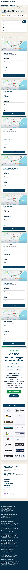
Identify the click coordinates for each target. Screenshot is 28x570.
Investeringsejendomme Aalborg (8, 564)
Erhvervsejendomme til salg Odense (9, 525)
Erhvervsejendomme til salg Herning (9, 544)
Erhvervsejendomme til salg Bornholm (9, 537)
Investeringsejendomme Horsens (8, 552)
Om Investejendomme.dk (6, 516)
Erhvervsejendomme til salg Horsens (9, 551)
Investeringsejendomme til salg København (10, 561)
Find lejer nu (14, 395)
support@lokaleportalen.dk (7, 510)
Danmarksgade (7, 479)
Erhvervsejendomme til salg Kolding (9, 535)
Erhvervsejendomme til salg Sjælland (9, 524)
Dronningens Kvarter (8, 483)
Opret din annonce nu (14, 391)
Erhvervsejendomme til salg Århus (8, 536)
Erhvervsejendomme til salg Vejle (8, 554)
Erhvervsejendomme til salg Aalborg (9, 532)
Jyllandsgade (7, 487)
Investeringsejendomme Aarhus (8, 547)
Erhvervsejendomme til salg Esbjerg (9, 527)
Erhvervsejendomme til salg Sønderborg (10, 545)
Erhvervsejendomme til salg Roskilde (9, 555)
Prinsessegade (7, 490)
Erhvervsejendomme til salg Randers (9, 542)
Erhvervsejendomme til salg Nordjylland (10, 565)
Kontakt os (3, 518)
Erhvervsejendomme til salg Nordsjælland (10, 563)
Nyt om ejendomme (5, 517)
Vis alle (14, 496)
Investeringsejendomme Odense (8, 556)
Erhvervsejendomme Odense (7, 562)
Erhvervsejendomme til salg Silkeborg (9, 534)
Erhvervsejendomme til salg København (9, 523)
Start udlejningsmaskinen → (14, 399)
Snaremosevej (7, 489)
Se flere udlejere (14, 405)
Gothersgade (6, 481)
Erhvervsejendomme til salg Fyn (8, 543)
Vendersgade (7, 485)
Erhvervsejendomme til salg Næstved (9, 528)
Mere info (14, 75)
